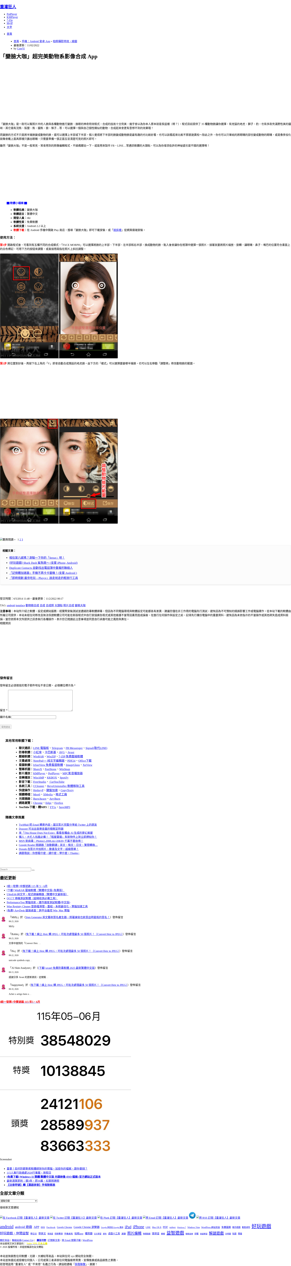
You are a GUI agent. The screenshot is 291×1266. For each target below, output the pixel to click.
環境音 (155, 1233)
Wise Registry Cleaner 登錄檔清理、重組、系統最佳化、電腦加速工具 (47, 906)
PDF (165, 1227)
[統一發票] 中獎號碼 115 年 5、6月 (27, 886)
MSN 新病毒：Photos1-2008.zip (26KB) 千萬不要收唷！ (51, 840)
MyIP (10, 23)
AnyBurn (54, 798)
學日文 (33, 1233)
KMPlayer (12, 17)
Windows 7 (181, 1227)
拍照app (78, 1233)
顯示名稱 (5, 717)
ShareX (37, 769)
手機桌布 (68, 1234)
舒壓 (197, 1234)
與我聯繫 (80, 1264)
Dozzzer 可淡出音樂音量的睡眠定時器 (41, 828)
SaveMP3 (64, 807)
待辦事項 (59, 1234)
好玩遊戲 (261, 1226)
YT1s (53, 807)
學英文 (42, 1233)
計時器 (228, 1234)
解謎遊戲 (216, 1233)
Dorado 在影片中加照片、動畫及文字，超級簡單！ (49, 849)
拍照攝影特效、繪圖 (65, 41)
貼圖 (234, 1234)
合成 (42, 605)
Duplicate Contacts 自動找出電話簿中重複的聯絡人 (41, 568)
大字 (9, 27)
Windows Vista (193, 1227)
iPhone (138, 1226)
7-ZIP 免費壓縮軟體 (71, 756)
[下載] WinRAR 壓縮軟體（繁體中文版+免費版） (35, 890)
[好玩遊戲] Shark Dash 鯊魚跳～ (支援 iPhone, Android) (43, 562)
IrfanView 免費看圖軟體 (48, 765)
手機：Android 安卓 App (36, 41)
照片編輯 (134, 1233)
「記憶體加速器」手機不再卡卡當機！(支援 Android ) (43, 573)
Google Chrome (64, 1227)
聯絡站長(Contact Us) (23, 1240)
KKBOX (52, 777)
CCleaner (38, 786)
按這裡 (117, 230)
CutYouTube (56, 781)
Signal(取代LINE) (96, 748)
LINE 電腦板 (41, 748)
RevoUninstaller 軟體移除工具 (66, 786)
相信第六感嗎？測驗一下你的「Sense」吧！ (37, 557)
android (11, 605)
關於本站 (4, 1240)
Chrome (38, 803)
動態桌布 (246, 1227)
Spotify (64, 777)
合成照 (50, 605)
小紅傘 (37, 752)
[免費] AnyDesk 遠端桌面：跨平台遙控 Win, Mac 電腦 (38, 910)
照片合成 (68, 605)
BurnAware (39, 798)
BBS (43, 1227)
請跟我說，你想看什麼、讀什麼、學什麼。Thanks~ (49, 853)
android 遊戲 (23, 1227)
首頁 (9, 33)
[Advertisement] (101, 87)
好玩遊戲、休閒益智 (14, 1233)
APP (36, 1227)
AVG (62, 752)
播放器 (88, 1233)
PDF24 (71, 760)
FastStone (50, 769)
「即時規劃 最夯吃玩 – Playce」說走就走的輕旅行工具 (43, 578)
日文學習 (97, 1234)
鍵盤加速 (52, 790)
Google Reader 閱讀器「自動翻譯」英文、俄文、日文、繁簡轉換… (58, 845)
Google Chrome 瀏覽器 (87, 1227)
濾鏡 (123, 1234)
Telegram (57, 748)
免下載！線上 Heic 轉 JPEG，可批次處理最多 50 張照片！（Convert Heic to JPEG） (74, 934)
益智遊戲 (175, 1233)
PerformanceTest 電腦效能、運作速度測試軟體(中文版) (38, 902)
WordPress (88, 1240)
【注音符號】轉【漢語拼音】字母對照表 (31, 1184)
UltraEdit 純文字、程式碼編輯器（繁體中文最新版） (37, 894)
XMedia (48, 794)
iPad (128, 1227)
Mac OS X (156, 1227)
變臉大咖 (80, 605)
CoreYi (21, 48)
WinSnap (64, 769)
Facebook (50, 1227)
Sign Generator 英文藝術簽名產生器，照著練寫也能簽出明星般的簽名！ (68, 917)
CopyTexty (67, 790)
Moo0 (36, 794)
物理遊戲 (146, 1234)
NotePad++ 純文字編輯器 (48, 760)
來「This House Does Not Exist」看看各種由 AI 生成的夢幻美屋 (56, 832)
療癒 (163, 1234)
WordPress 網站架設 (210, 1227)
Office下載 (85, 760)
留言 (3, 710)
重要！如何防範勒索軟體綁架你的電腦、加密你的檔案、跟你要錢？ (47, 1168)
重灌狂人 (8, 7)
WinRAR (38, 756)
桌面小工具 (114, 1233)
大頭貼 (59, 605)
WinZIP (51, 756)
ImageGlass (73, 765)
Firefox (58, 803)
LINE (148, 1227)
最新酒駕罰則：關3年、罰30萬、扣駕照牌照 (33, 1180)
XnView (87, 765)
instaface (20, 605)
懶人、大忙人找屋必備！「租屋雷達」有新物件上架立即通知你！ (58, 836)
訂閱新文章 (54, 1240)
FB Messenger (74, 748)
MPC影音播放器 (72, 773)
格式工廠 (61, 794)
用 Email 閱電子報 (71, 1240)
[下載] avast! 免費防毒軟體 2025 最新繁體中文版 (66, 967)
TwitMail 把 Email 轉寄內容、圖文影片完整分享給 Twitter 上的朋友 (58, 824)
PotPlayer (12, 14)
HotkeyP (38, 790)
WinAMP (38, 777)
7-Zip (10, 20)
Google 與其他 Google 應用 (112, 1227)
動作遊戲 (236, 1227)
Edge (48, 803)
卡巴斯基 (50, 752)
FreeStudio (39, 781)
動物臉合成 (32, 605)
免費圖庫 (226, 1227)
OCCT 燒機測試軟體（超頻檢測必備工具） (32, 898)
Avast (71, 752)
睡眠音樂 (189, 1234)
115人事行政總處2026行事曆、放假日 (29, 1172)
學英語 (50, 1234)
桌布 (105, 1234)
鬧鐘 (240, 1234)
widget (172, 1227)
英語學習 (203, 1234)
